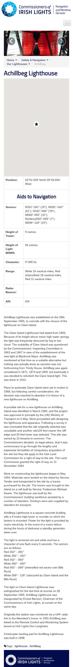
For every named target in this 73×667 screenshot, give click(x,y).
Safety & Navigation (33, 60)
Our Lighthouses (17, 64)
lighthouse (21, 646)
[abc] (67, 23)
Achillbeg (35, 646)
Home (10, 60)
